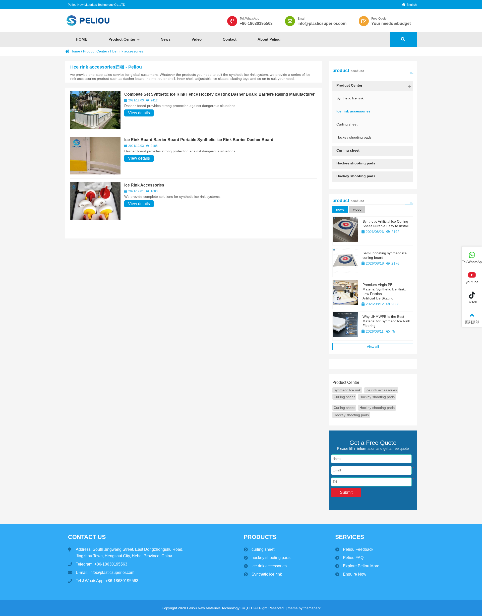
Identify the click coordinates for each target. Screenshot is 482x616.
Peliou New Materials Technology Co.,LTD (96, 5)
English (411, 5)
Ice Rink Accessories (144, 185)
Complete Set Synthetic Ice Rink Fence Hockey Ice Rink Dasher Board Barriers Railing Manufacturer (219, 94)
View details (139, 113)
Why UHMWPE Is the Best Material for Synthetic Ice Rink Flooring (386, 321)
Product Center (95, 51)
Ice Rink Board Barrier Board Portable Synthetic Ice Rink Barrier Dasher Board (198, 140)
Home (75, 51)
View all (373, 347)
